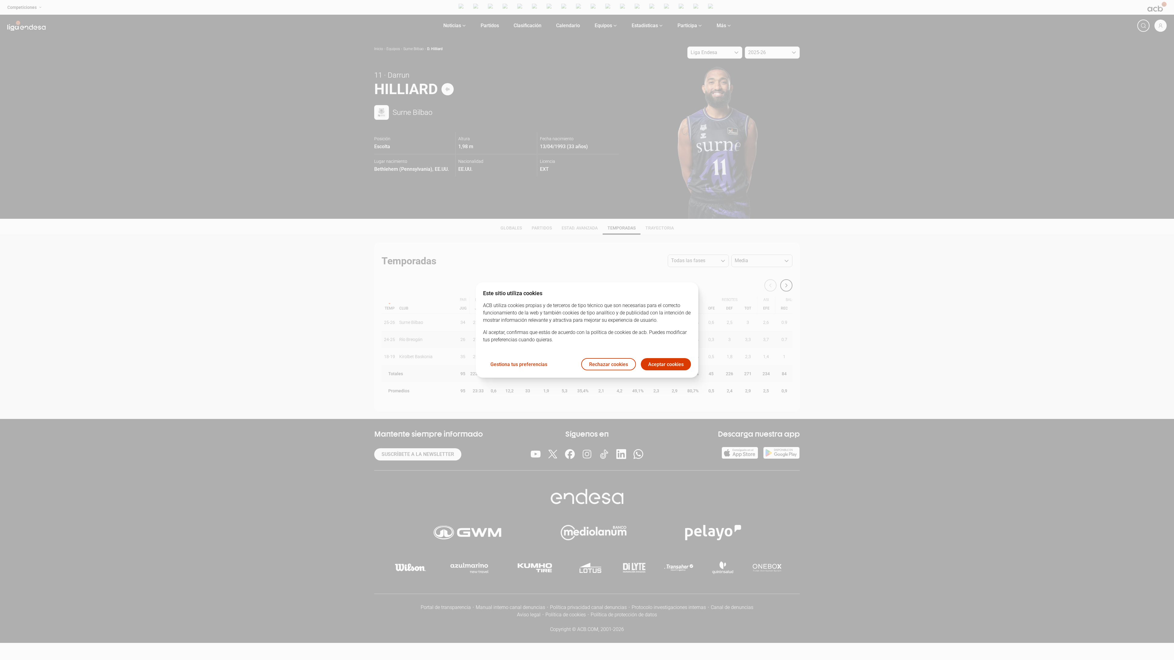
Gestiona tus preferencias (518, 364)
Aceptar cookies (666, 364)
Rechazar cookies (608, 364)
